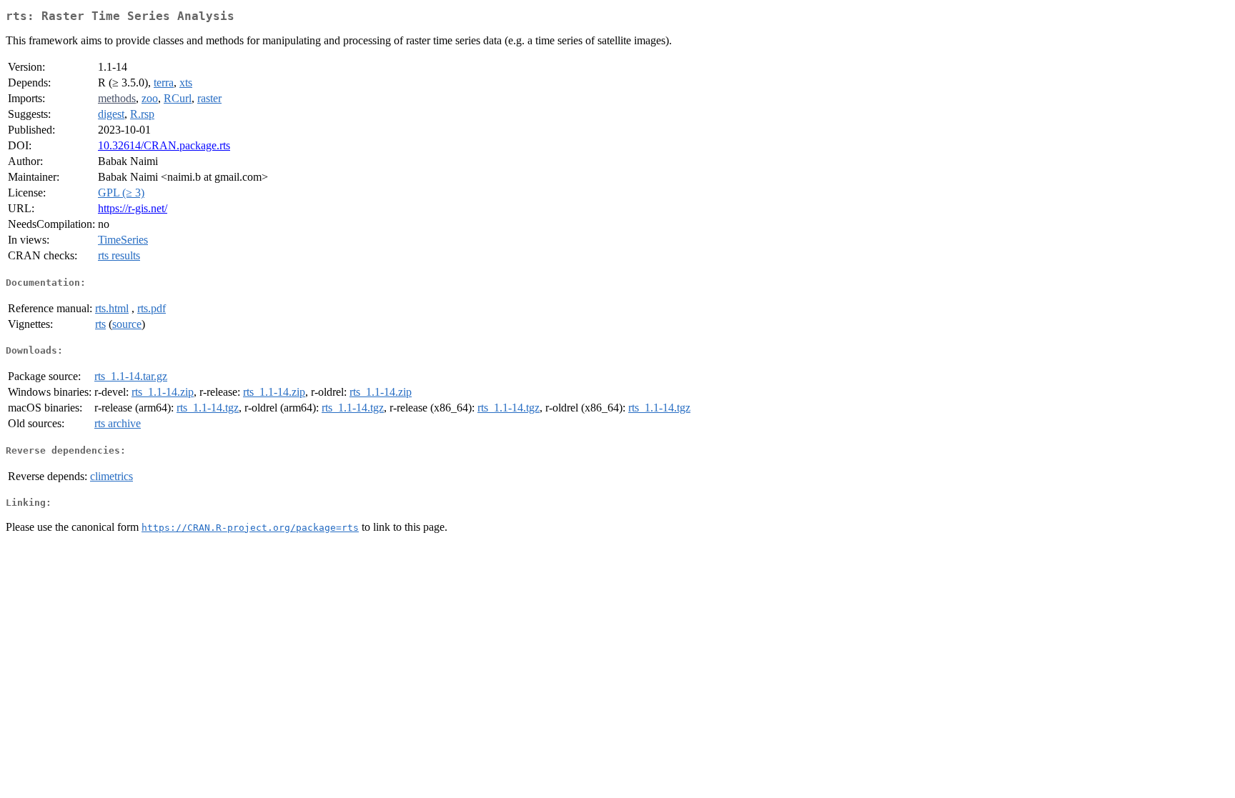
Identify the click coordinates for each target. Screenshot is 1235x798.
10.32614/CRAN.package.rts (164, 145)
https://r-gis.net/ (132, 208)
